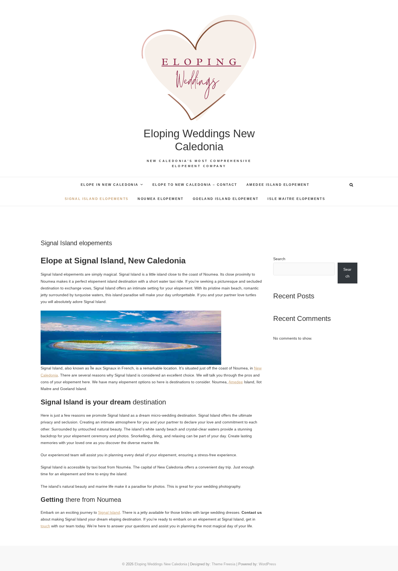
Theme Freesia (223, 564)
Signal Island (109, 512)
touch (45, 526)
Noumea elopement (160, 199)
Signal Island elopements (97, 199)
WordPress (267, 564)
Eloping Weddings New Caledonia (199, 139)
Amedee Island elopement (277, 185)
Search (279, 259)
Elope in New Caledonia (110, 185)
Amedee (236, 382)
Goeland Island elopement (226, 199)
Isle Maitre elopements (296, 199)
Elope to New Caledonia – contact (194, 185)
